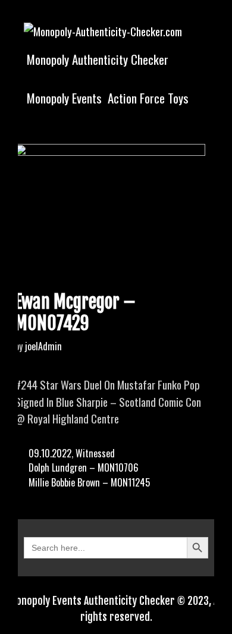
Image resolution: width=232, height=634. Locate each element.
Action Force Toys (148, 98)
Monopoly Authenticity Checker (97, 59)
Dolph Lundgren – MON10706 (84, 467)
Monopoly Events (64, 98)
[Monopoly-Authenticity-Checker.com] (103, 29)
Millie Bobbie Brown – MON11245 (89, 482)
